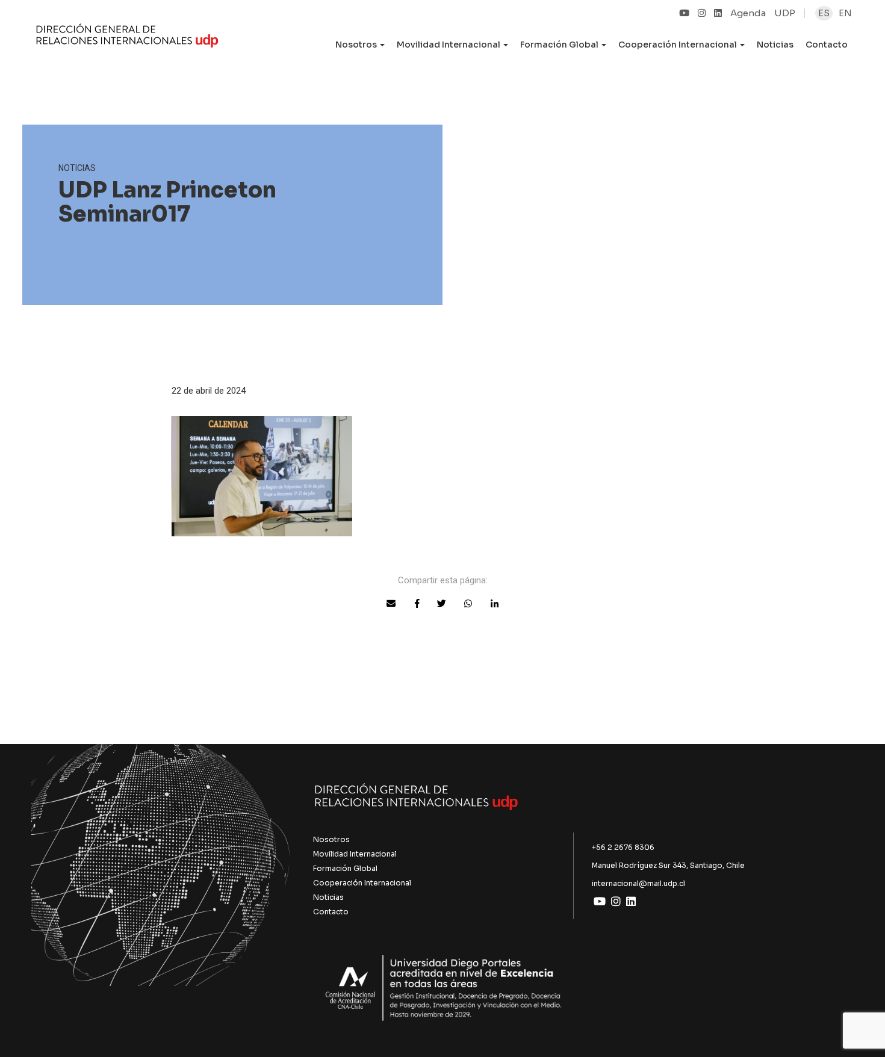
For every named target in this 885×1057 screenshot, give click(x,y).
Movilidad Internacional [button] (449, 44)
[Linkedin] (718, 12)
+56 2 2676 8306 (623, 847)
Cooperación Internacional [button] (678, 44)
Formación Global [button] (560, 44)
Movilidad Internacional (355, 853)
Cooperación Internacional (362, 882)
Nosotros (331, 839)
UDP (784, 12)
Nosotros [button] (357, 44)
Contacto (827, 44)
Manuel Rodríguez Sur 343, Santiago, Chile (668, 865)
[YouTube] (684, 12)
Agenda (748, 12)
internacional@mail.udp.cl (638, 883)
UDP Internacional (127, 38)
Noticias (775, 44)
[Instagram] (702, 12)
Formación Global (345, 868)
